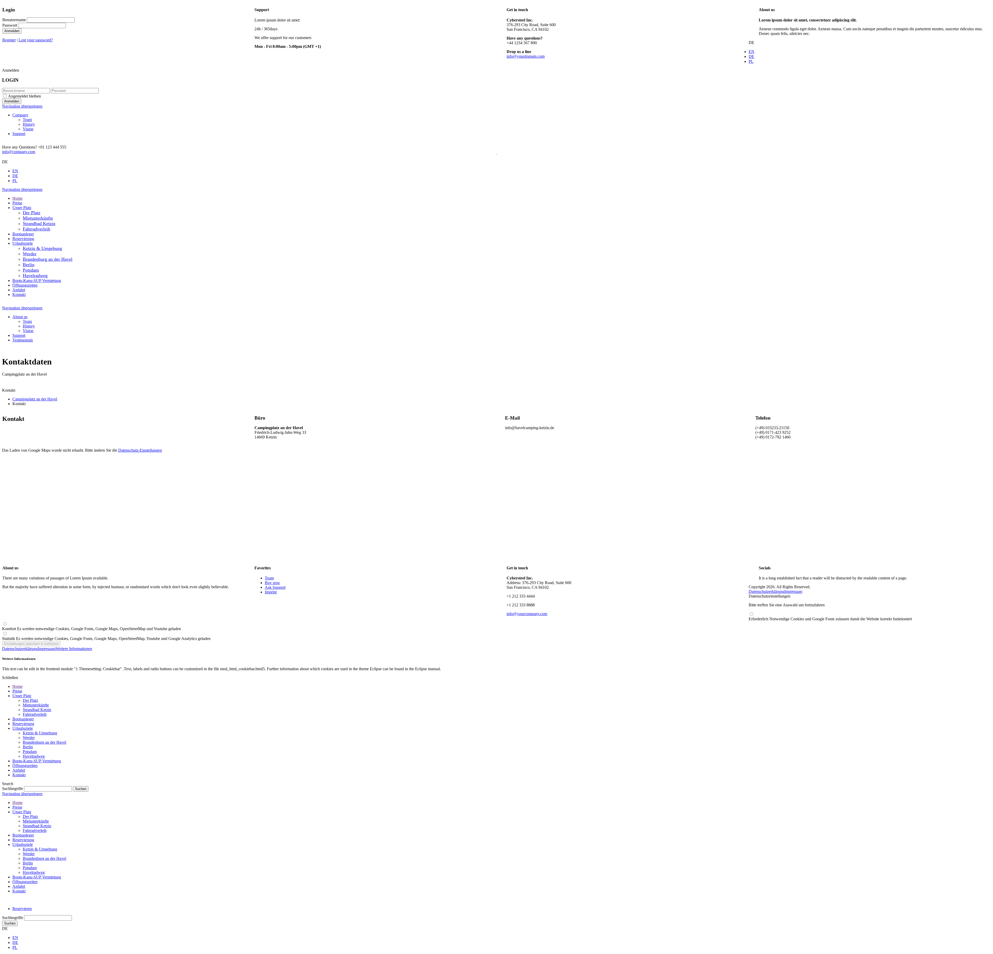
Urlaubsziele (22, 728)
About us (19, 317)
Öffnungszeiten (24, 765)
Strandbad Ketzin (37, 709)
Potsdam (30, 751)
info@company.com (18, 152)
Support (18, 133)
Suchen (10, 923)
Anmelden (11, 31)
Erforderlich (830, 619)
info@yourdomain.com (526, 56)
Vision (28, 129)
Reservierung (23, 723)
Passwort (9, 25)
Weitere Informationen (74, 648)
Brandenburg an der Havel (44, 742)
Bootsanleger (23, 719)
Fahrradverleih (35, 714)
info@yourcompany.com (527, 614)
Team (27, 119)
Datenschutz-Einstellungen (140, 450)
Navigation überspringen (22, 106)
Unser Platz (21, 696)
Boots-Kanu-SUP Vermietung (36, 761)
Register (9, 40)
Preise (17, 691)
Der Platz (30, 700)
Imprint (271, 592)
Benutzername (14, 20)
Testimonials (22, 340)
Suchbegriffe (12, 788)
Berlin (28, 747)
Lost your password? (36, 40)
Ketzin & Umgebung (40, 733)
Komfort (91, 629)
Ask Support (275, 587)
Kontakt (19, 775)
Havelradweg (34, 756)
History (29, 124)
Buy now (272, 582)
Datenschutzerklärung (766, 591)
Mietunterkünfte (36, 705)
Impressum (793, 591)
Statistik (106, 638)
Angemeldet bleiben (24, 96)
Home (17, 686)
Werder (29, 737)
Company (20, 115)
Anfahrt (18, 770)
